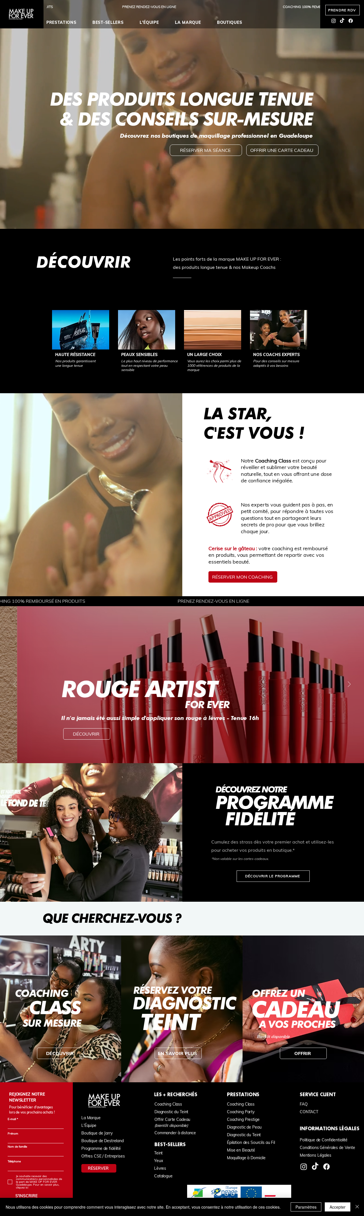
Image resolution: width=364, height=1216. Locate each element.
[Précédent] (14, 684)
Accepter (338, 1207)
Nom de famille (17, 1146)
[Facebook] (350, 21)
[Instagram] (333, 21)
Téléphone (14, 1161)
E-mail (12, 1119)
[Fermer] (357, 1206)
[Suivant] (349, 684)
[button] (67, 22)
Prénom (13, 1133)
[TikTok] (342, 21)
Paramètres (306, 1207)
